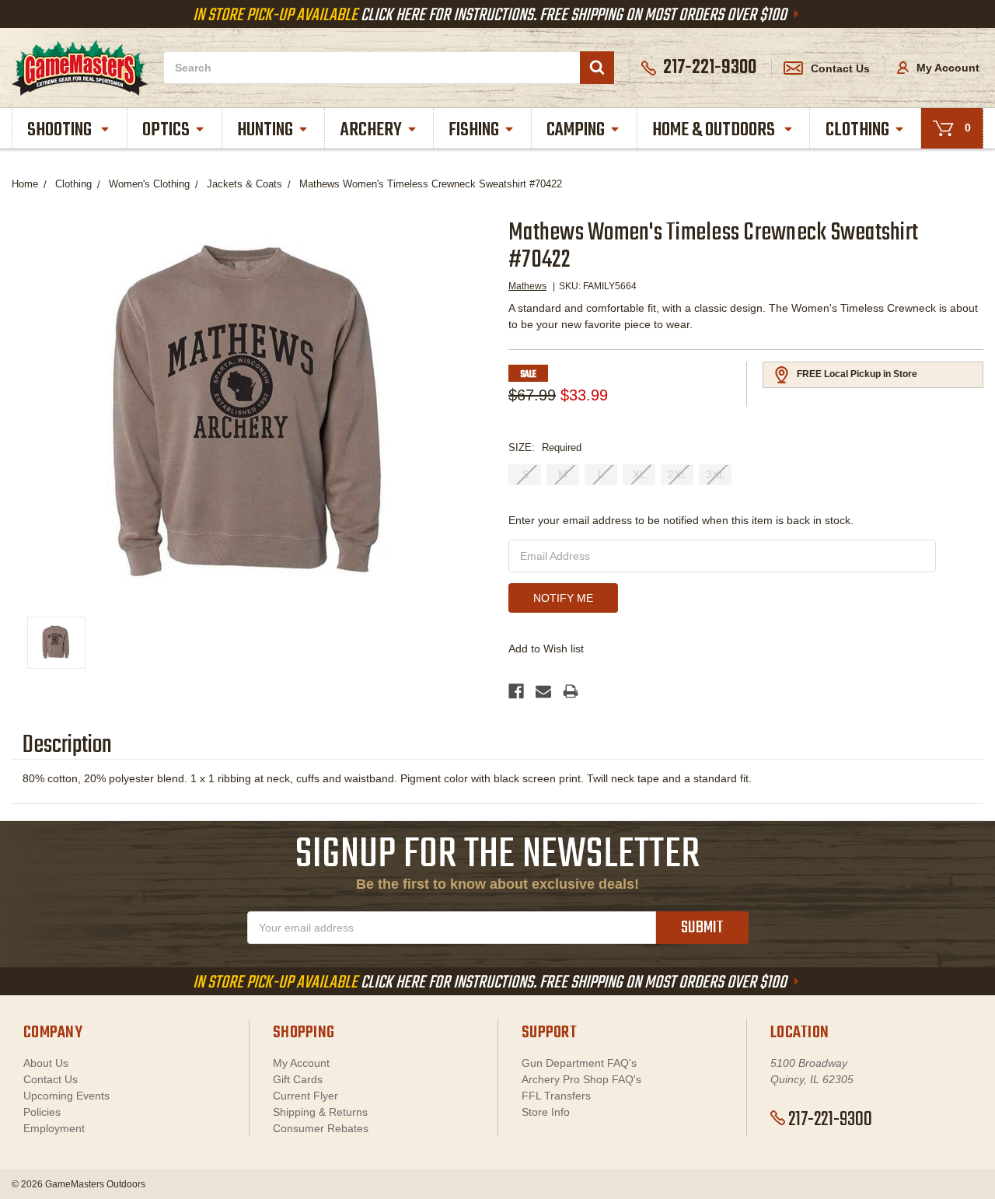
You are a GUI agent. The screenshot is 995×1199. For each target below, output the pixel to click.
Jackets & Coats (244, 184)
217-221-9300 (830, 1119)
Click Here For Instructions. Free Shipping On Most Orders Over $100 (491, 16)
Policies (42, 1112)
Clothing (857, 130)
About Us (45, 1063)
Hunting (265, 130)
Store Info (546, 1112)
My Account (946, 67)
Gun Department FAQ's (579, 1063)
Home (25, 184)
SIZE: (544, 447)
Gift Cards (298, 1079)
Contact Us (840, 68)
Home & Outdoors (715, 130)
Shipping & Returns (320, 1112)
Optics (166, 130)
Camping (575, 130)
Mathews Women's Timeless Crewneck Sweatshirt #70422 (430, 184)
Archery (371, 130)
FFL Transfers (556, 1095)
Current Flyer (305, 1095)
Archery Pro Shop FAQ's (581, 1079)
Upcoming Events (66, 1095)
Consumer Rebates (320, 1128)
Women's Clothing (149, 184)
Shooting (61, 130)
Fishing (474, 130)
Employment (54, 1128)
